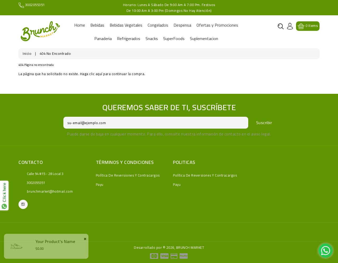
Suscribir (264, 122)
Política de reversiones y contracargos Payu (128, 180)
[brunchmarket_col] (23, 204)
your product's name (55, 241)
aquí (99, 74)
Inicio (27, 53)
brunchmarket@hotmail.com (50, 191)
